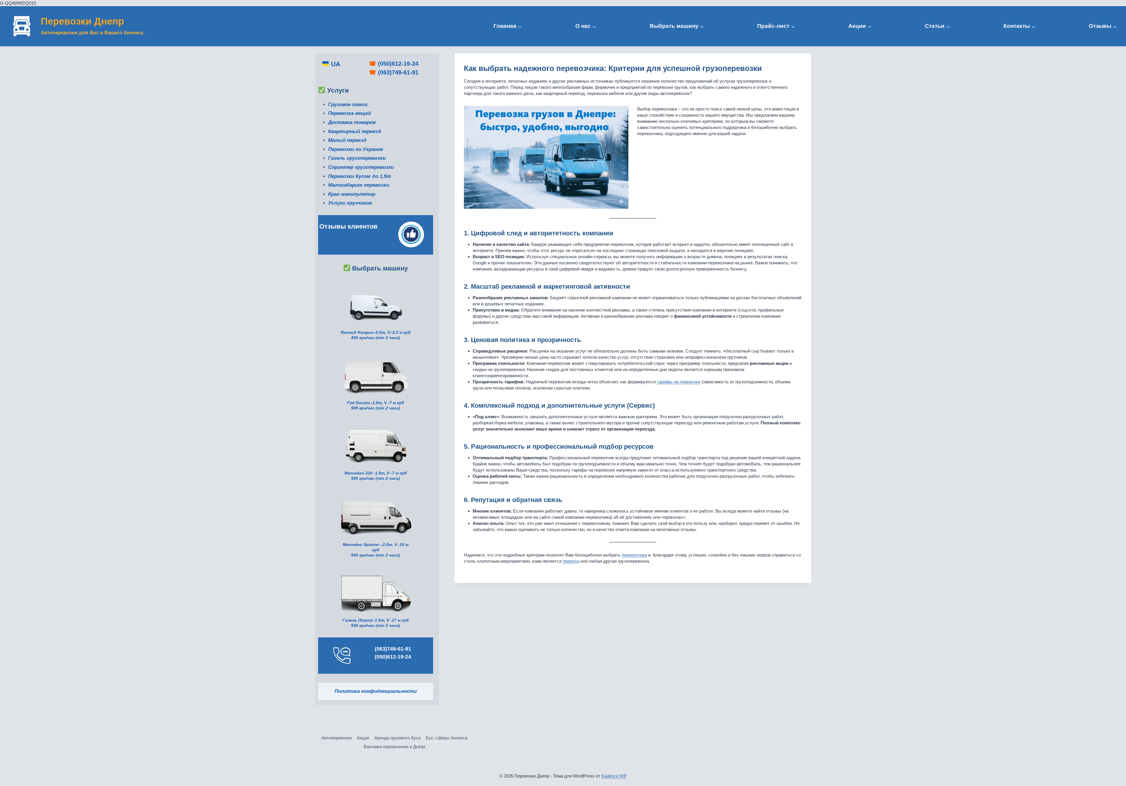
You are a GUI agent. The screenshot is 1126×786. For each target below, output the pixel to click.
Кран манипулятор (351, 194)
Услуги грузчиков (350, 203)
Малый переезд (347, 140)
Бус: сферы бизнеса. (447, 737)
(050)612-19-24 (398, 63)
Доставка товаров (352, 122)
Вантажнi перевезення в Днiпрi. (395, 746)
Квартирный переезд (354, 131)
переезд (571, 561)
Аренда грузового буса (397, 737)
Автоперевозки (336, 737)
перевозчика (634, 554)
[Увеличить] (405, 357)
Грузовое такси (347, 104)
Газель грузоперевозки (357, 158)
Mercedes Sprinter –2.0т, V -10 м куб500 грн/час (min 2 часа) (375, 549)
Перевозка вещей (349, 113)
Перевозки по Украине (355, 149)
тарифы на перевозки (678, 381)
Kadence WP (614, 775)
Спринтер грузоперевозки (361, 167)
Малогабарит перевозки (358, 185)
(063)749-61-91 (398, 72)
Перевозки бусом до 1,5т (359, 176)
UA (334, 64)
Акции (363, 737)
